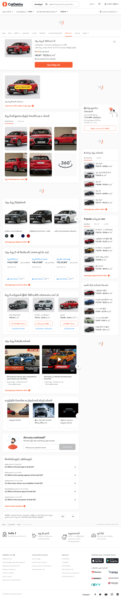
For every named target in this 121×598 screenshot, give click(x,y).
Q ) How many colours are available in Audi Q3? (24, 483)
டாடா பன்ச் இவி (101, 308)
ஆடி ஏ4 (62, 315)
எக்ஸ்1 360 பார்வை (18, 323)
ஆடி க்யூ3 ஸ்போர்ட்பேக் (103, 172)
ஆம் (62, 516)
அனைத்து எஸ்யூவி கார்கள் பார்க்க (95, 275)
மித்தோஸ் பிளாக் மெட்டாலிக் (40, 231)
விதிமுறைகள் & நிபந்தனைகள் (11, 566)
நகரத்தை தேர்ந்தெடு (109, 12)
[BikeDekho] (96, 572)
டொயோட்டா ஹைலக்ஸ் (103, 248)
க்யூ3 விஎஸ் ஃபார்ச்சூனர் (43, 328)
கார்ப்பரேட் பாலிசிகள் (8, 573)
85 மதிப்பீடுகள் (44, 52)
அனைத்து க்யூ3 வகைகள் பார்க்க (16, 285)
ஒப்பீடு (23, 278)
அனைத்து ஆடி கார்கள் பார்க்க (94, 209)
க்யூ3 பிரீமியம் (12, 259)
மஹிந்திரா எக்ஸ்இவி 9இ (104, 239)
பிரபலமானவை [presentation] (88, 158)
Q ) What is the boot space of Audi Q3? (20, 491)
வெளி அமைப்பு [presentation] (9, 121)
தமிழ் (91, 4)
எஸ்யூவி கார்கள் (15, 420)
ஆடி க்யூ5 (99, 163)
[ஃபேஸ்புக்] (95, 595)
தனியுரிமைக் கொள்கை (9, 569)
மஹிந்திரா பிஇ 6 (101, 290)
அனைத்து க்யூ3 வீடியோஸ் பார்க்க (16, 390)
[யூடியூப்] (106, 595)
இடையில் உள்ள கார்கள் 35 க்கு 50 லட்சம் (43, 421)
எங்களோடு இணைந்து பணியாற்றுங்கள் (13, 562)
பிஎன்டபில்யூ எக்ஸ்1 (14, 315)
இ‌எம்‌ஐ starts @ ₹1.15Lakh (45, 59)
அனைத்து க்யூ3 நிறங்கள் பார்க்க (16, 242)
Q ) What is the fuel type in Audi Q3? (19, 467)
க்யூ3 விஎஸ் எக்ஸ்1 (18, 328)
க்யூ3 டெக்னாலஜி (63, 259)
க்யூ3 (3, 33)
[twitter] (100, 595)
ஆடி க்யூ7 (99, 200)
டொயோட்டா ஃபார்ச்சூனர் (42, 315)
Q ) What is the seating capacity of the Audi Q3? (24, 475)
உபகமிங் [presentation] (98, 158)
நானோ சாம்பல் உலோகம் (13, 231)
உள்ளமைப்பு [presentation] (21, 121)
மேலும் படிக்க (71, 47)
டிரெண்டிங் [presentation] (87, 224)
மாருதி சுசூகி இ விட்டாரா (104, 299)
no (73, 516)
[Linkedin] (118, 595)
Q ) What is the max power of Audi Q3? (20, 499)
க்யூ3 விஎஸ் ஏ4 (69, 328)
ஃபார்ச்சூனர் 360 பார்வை (43, 323)
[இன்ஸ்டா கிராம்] (112, 595)
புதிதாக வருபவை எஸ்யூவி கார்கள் (66, 421)
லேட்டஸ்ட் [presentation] (97, 224)
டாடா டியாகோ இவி (102, 318)
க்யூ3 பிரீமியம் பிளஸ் (39, 259)
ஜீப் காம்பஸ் (99, 266)
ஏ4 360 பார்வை (69, 323)
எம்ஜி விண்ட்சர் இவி (102, 327)
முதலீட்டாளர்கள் (7, 576)
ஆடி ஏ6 (98, 191)
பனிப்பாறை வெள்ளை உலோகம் (65, 231)
